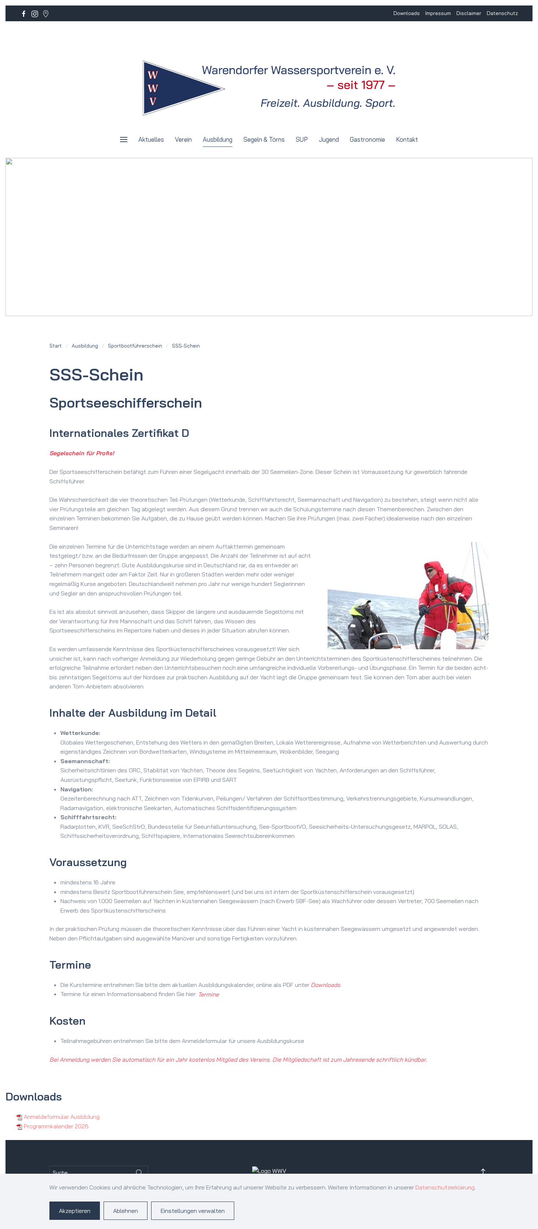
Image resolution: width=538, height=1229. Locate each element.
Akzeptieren (74, 1210)
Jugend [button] (329, 139)
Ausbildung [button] (217, 139)
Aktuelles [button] (151, 139)
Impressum (438, 13)
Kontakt (407, 139)
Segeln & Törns (264, 139)
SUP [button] (302, 139)
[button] (123, 139)
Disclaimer (468, 13)
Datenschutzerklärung (445, 1187)
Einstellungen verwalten (193, 1210)
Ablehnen (125, 1210)
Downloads (406, 13)
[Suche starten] (139, 1173)
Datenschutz (502, 13)
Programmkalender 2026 (56, 1126)
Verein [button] (183, 139)
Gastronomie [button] (367, 139)
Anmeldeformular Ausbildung (62, 1116)
